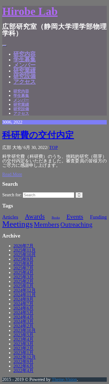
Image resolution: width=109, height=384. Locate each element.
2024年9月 (23, 299)
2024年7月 (23, 303)
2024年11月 (24, 294)
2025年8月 (23, 263)
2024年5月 (23, 312)
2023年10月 (24, 330)
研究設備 (24, 76)
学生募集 (24, 59)
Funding (98, 217)
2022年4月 (23, 370)
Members (46, 224)
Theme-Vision (64, 379)
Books (56, 217)
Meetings (17, 223)
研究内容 (24, 53)
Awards (35, 216)
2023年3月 (23, 343)
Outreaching (76, 224)
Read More (12, 174)
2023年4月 (23, 339)
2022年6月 (23, 366)
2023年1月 (23, 352)
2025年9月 (23, 259)
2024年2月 (23, 326)
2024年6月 (23, 308)
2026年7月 (23, 245)
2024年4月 (23, 317)
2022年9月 (23, 361)
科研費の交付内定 (38, 135)
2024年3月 (23, 321)
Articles (10, 217)
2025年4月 (23, 272)
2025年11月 (24, 250)
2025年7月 (23, 268)
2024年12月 (24, 290)
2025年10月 (24, 254)
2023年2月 (23, 348)
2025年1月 (23, 285)
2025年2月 (23, 281)
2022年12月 (24, 357)
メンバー (24, 65)
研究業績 (24, 70)
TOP (53, 147)
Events (75, 216)
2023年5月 (23, 334)
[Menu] (4, 46)
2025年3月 (23, 277)
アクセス (24, 81)
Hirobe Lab (30, 11)
